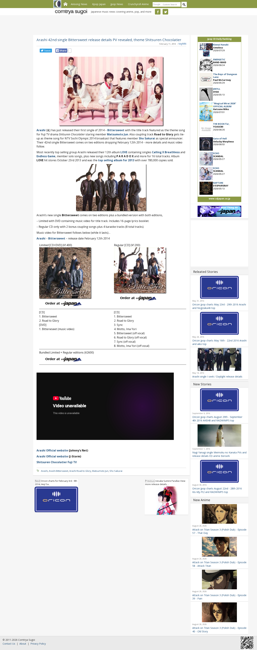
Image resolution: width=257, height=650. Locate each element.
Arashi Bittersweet (58, 470)
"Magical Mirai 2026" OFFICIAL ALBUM (224, 105)
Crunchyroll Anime (138, 4)
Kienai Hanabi (221, 44)
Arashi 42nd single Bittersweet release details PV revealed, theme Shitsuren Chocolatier (109, 39)
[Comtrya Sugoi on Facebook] (157, 12)
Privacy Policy (38, 643)
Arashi (41, 130)
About (22, 643)
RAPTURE (218, 182)
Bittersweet (115, 130)
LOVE (123, 152)
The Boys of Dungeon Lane (225, 76)
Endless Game (46, 156)
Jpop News (116, 4)
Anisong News (79, 4)
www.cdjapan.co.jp (219, 198)
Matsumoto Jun (100, 470)
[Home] (65, 3)
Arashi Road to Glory (80, 470)
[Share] (57, 50)
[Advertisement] (127, 24)
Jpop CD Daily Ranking (219, 38)
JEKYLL (216, 88)
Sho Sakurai (147, 138)
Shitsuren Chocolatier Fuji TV (57, 462)
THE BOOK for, (221, 123)
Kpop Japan (99, 4)
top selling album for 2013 (116, 160)
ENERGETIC (219, 59)
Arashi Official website (52, 450)
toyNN (182, 43)
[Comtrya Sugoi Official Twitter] (165, 12)
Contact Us (9, 643)
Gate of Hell (220, 138)
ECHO (216, 153)
